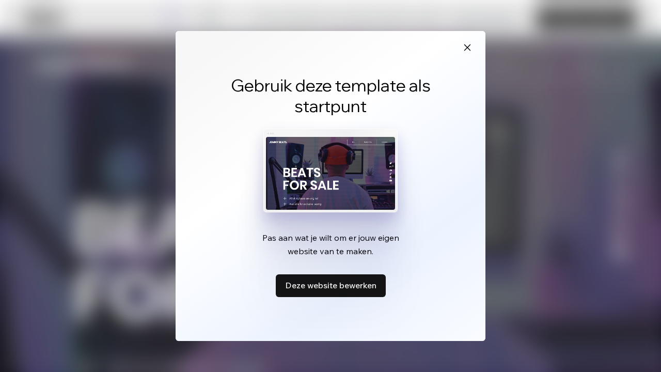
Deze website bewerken (330, 285)
